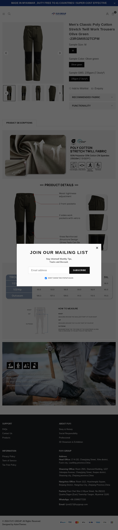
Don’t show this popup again (60, 278)
